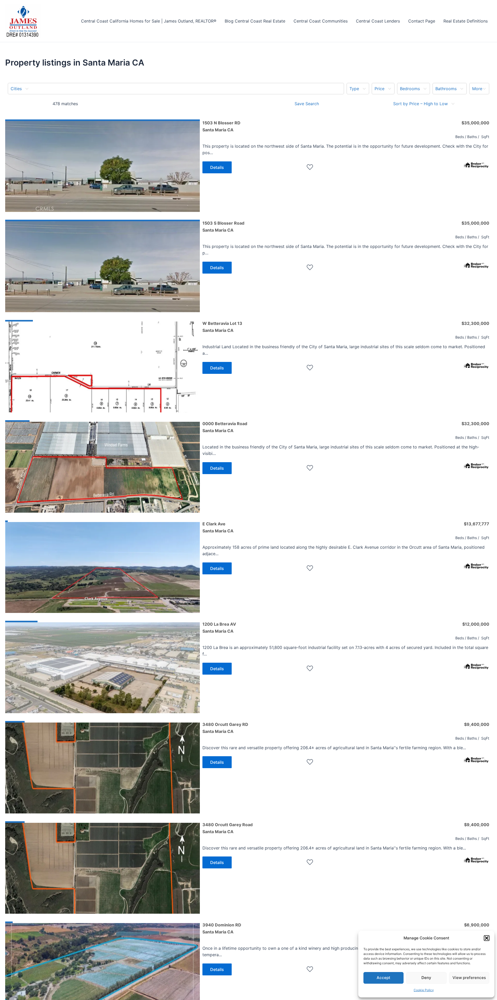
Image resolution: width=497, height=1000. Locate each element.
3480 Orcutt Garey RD (225, 728)
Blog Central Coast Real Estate (255, 21)
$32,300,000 (475, 323)
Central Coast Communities (321, 21)
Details (217, 167)
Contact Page (421, 21)
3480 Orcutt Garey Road (227, 828)
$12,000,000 (475, 624)
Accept (383, 977)
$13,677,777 (476, 523)
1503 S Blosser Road (223, 226)
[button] (486, 938)
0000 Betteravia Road (224, 427)
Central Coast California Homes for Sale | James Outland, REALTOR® (148, 21)
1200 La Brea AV (219, 627)
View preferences (469, 977)
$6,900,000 (476, 924)
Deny (426, 977)
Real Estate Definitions (465, 21)
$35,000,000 (475, 122)
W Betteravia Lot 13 (222, 327)
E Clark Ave (217, 527)
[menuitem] (176, 88)
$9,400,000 (476, 724)
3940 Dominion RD (221, 928)
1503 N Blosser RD (221, 126)
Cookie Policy (424, 990)
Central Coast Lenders (378, 21)
